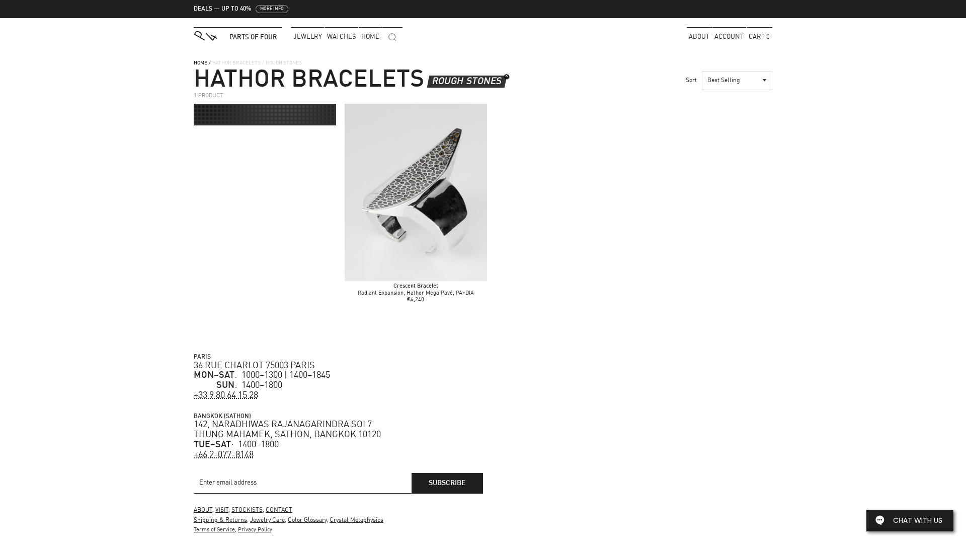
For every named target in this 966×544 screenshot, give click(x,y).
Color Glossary (307, 520)
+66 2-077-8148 (224, 454)
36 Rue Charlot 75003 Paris (254, 365)
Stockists (247, 510)
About (699, 37)
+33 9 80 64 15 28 (226, 395)
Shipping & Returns (220, 520)
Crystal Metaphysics (356, 520)
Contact (279, 510)
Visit (221, 510)
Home (200, 62)
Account (729, 37)
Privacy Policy (255, 530)
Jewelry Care (267, 520)
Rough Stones (467, 81)
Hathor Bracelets (236, 62)
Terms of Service (214, 530)
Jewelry (307, 37)
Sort (691, 81)
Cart (759, 37)
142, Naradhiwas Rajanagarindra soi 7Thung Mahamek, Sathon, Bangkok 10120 (287, 429)
